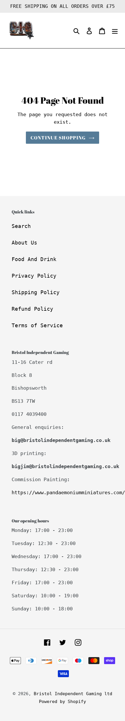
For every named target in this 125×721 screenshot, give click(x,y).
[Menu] (114, 30)
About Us (24, 243)
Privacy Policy (34, 276)
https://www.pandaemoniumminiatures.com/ (68, 492)
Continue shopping (58, 137)
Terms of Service (37, 325)
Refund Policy (32, 309)
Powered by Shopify (62, 701)
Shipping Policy (36, 292)
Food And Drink (34, 259)
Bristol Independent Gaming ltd (73, 693)
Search (21, 226)
